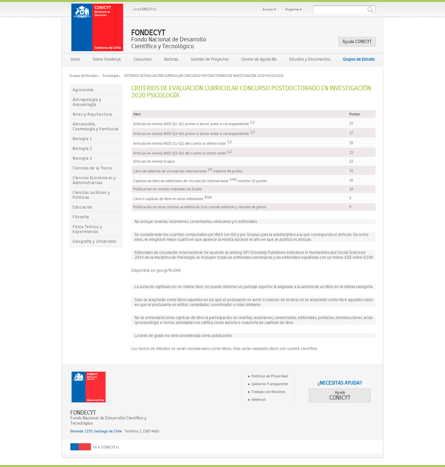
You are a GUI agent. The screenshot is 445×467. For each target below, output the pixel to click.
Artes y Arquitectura (92, 114)
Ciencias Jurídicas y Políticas (91, 195)
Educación (83, 207)
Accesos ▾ (269, 9)
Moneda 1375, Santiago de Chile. (96, 431)
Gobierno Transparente (269, 384)
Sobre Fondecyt (107, 59)
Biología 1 (82, 138)
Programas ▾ (293, 9)
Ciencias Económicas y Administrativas (94, 180)
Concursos (142, 59)
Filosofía (81, 216)
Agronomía (83, 89)
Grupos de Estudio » (84, 76)
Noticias (171, 59)
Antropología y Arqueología (87, 102)
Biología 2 (82, 148)
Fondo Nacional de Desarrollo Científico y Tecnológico (168, 39)
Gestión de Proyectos (210, 59)
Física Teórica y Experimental (87, 229)
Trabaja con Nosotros (268, 391)
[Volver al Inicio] (97, 27)
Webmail (258, 399)
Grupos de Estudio (359, 59)
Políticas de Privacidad (269, 376)
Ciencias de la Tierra (92, 168)
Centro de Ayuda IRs (259, 59)
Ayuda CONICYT (357, 41)
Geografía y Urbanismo (95, 241)
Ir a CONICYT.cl (145, 9)
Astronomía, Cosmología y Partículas (96, 126)
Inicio (75, 59)
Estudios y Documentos (309, 59)
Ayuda (340, 395)
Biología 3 (82, 158)
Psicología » (112, 76)
